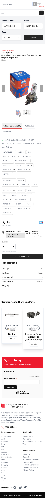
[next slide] (41, 88)
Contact (25, 457)
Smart (3, 475)
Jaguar (4, 452)
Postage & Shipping (30, 462)
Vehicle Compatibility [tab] (12, 126)
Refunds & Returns (30, 467)
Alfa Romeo (6, 436)
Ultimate (39, 495)
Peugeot (4, 462)
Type (4, 32)
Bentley (4, 441)
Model (26, 20)
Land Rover (6, 454)
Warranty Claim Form (30, 459)
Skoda (3, 473)
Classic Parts (27, 436)
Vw (2, 480)
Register (41, 6)
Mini (3, 460)
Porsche (4, 465)
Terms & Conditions (30, 465)
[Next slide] (40, 328)
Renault (4, 467)
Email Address (10, 379)
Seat (3, 470)
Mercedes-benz (7, 457)
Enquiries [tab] (7, 131)
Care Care (26, 439)
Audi (3, 439)
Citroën (4, 447)
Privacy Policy (28, 470)
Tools (24, 444)
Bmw (3, 444)
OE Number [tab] (29, 126)
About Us (26, 454)
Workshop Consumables (32, 441)
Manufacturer (8, 20)
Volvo (3, 478)
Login (39, 4)
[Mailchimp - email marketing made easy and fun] (22, 394)
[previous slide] (3, 88)
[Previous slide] (5, 328)
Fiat (2, 449)
